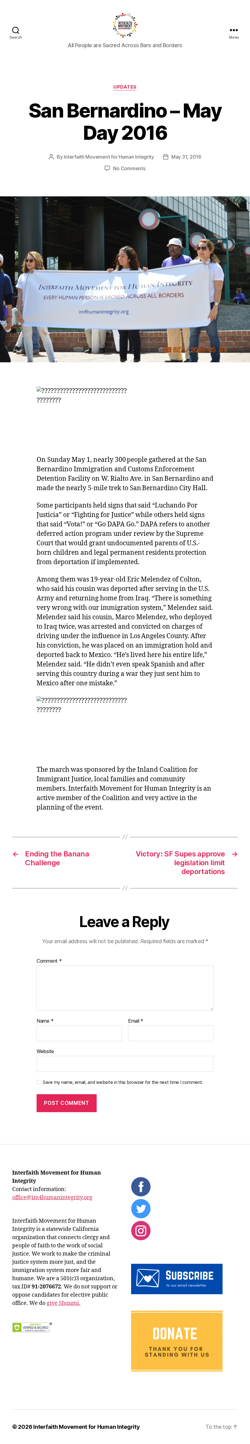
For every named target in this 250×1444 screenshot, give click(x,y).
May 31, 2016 (186, 157)
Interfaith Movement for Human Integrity (109, 157)
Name (45, 1021)
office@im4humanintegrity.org (52, 1197)
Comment (49, 961)
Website (45, 1051)
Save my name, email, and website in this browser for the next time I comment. (123, 1082)
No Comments (129, 168)
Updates (125, 87)
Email (135, 1021)
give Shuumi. (63, 1303)
